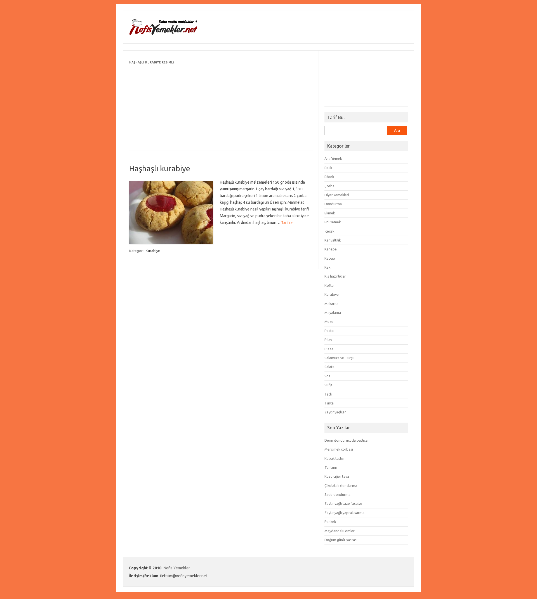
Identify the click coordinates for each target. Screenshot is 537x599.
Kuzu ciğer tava (336, 476)
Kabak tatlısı (334, 458)
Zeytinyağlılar (335, 412)
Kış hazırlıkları (335, 276)
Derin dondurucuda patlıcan (346, 440)
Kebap (329, 258)
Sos (327, 376)
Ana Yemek (333, 158)
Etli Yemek (332, 222)
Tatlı (328, 394)
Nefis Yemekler (177, 568)
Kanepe (330, 249)
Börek (329, 177)
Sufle (328, 385)
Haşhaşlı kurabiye (159, 168)
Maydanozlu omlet (339, 531)
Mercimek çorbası (338, 449)
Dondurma (333, 204)
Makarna (331, 304)
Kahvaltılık (332, 240)
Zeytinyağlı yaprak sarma (344, 513)
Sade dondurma (337, 494)
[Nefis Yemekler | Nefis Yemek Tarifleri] (163, 34)
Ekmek (329, 213)
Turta (329, 403)
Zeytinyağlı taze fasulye (343, 503)
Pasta (329, 331)
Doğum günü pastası (340, 540)
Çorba (329, 186)
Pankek (330, 522)
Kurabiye (153, 251)
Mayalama (332, 312)
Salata (329, 367)
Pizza (328, 349)
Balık (328, 168)
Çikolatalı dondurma (340, 485)
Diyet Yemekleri (336, 195)
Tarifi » (287, 222)
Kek (327, 267)
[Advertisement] (221, 105)
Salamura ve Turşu (339, 358)
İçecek (329, 231)
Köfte (329, 285)
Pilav (328, 340)
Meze (328, 321)
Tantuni (330, 467)
